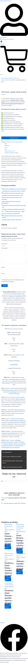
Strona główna (4, 78)
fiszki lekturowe (10, 445)
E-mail (3, 273)
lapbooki (15, 444)
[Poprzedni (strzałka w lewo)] (2, 335)
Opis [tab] (6, 143)
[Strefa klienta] (14, 35)
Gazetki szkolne (15, 379)
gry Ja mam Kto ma (18, 445)
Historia (7, 80)
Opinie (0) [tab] (7, 145)
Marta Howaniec (6, 383)
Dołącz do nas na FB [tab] (9, 151)
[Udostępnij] (20, 1)
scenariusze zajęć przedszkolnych (9, 433)
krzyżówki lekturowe (6, 447)
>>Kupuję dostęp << (14, 138)
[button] (14, 41)
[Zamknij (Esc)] (23, 1)
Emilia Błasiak (13, 392)
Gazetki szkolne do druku (13, 142)
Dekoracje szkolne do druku (10, 390)
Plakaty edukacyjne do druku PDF (17, 420)
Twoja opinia (4, 248)
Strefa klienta (3, 37)
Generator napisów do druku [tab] (11, 153)
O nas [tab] (6, 147)
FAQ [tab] (6, 149)
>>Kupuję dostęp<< (8, 546)
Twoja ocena (4, 243)
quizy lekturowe (16, 447)
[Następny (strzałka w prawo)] (25, 335)
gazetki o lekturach (8, 444)
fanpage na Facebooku (15, 296)
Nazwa (3, 267)
